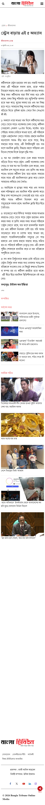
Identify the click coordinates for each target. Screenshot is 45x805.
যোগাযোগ (6, 754)
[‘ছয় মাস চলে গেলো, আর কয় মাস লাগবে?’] (22, 526)
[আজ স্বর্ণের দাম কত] (22, 428)
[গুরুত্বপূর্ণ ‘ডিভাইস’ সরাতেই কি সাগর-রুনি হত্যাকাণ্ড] (22, 344)
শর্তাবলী (31, 754)
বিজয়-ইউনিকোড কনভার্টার (12, 759)
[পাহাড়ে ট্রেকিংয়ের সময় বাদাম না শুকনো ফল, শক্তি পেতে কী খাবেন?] (22, 358)
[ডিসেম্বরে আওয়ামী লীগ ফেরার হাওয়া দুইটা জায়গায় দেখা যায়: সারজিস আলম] (22, 394)
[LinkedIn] (30, 783)
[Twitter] (17, 783)
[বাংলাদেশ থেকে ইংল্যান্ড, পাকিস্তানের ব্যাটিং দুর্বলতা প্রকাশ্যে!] (22, 318)
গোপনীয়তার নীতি (18, 754)
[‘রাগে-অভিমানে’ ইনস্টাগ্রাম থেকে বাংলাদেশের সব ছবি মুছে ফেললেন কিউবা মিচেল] (22, 494)
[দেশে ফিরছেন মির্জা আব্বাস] (22, 460)
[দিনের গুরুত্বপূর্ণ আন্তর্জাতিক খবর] (22, 331)
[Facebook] (10, 783)
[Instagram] (35, 783)
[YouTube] (23, 783)
